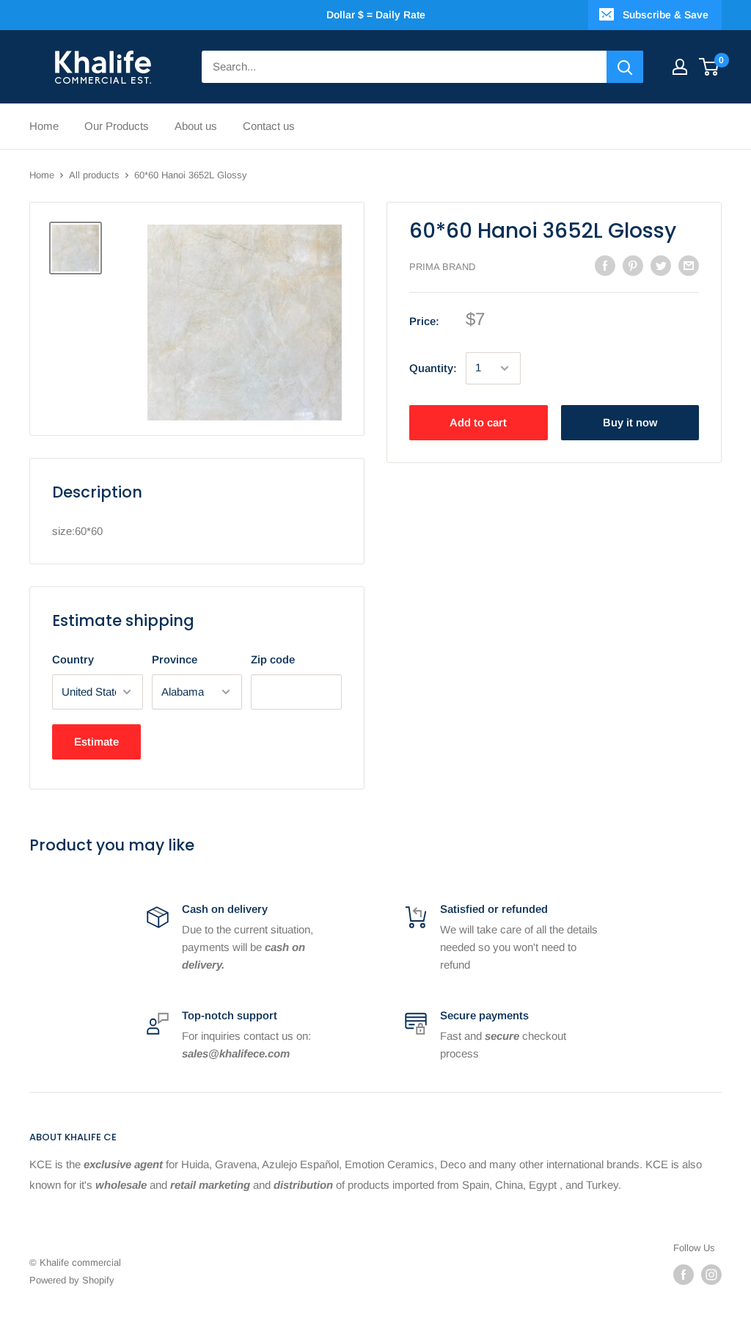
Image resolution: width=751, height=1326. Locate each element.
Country (73, 659)
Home (44, 126)
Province (174, 659)
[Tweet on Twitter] (661, 265)
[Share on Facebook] (605, 265)
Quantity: (433, 368)
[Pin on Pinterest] (633, 265)
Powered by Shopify (71, 1280)
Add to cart (478, 422)
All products (94, 175)
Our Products (116, 126)
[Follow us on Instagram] (711, 1274)
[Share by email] (688, 265)
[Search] (625, 67)
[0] (709, 67)
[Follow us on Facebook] (683, 1274)
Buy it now (630, 422)
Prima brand (442, 266)
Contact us (269, 126)
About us (196, 126)
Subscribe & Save (665, 15)
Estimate (96, 741)
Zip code (273, 659)
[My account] (680, 67)
